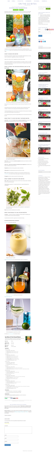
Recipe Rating (7, 422)
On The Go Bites (28, 4)
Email (6, 438)
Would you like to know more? (43, 24)
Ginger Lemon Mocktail (8, 259)
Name (6, 435)
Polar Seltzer (7, 50)
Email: (39, 31)
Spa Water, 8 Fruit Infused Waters (43, 162)
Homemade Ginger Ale (8, 296)
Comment (6, 425)
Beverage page (11, 333)
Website (6, 441)
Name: (39, 29)
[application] (44, 55)
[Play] (39, 58)
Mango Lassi (6, 222)
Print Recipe (21, 9)
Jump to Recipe (15, 9)
